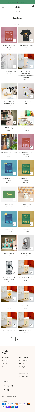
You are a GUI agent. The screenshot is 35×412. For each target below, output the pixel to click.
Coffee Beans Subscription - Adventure (26, 153)
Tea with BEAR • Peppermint (26, 330)
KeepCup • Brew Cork (9, 253)
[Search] (6, 7)
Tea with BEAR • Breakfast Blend (9, 305)
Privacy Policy (22, 364)
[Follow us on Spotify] (8, 390)
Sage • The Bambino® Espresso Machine (9, 278)
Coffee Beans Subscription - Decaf (9, 179)
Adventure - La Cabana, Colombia (9, 46)
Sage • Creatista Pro (26, 253)
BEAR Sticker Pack (26, 101)
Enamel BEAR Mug (26, 204)
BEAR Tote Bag (9, 128)
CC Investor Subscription (26, 128)
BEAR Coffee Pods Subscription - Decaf (9, 102)
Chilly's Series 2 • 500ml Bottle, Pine (9, 153)
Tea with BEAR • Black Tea (26, 277)
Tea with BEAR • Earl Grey (9, 330)
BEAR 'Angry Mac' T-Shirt (26, 45)
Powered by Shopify (11, 396)
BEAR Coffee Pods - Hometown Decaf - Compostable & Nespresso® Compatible (25, 74)
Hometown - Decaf (9, 229)
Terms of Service (23, 360)
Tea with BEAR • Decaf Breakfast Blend (26, 305)
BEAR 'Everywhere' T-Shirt (9, 71)
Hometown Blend (26, 229)
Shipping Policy (23, 367)
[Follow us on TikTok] (4, 390)
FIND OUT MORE (23, 2)
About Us (4, 367)
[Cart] (32, 7)
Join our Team (5, 364)
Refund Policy (22, 370)
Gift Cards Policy (23, 376)
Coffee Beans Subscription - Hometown (26, 179)
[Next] (22, 339)
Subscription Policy (24, 373)
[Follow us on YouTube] (12, 386)
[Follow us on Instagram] (8, 386)
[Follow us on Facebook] (4, 386)
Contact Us (5, 360)
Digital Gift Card (9, 204)
